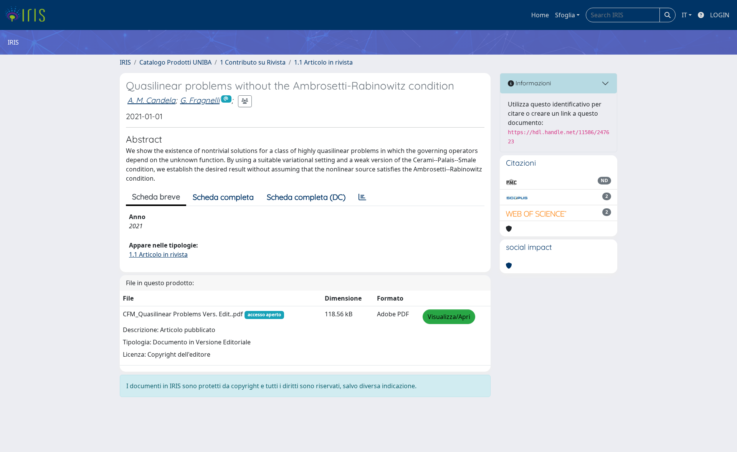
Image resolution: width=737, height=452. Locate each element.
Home (540, 15)
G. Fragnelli (200, 100)
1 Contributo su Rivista (253, 62)
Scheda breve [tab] (156, 196)
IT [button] (684, 15)
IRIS (125, 62)
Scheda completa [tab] (223, 197)
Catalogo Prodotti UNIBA (175, 62)
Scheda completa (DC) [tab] (306, 197)
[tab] (362, 197)
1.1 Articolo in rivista (323, 62)
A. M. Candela (151, 100)
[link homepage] (28, 15)
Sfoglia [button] (565, 15)
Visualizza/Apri (449, 316)
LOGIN (719, 15)
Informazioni (532, 83)
